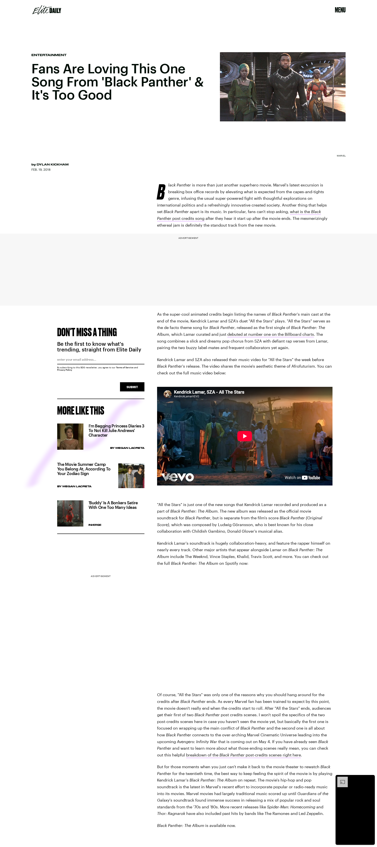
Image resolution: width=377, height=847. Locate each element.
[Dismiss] (370, 779)
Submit (132, 387)
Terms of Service (125, 367)
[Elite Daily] (46, 9)
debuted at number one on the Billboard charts (270, 334)
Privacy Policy (64, 369)
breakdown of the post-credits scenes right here (243, 754)
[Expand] (340, 779)
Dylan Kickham (53, 164)
